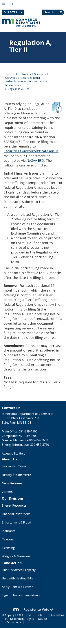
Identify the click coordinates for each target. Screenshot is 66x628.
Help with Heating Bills (17, 578)
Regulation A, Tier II (19, 89)
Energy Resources (14, 505)
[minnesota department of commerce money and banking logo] (21, 22)
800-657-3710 (39, 445)
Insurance (9, 531)
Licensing (8, 548)
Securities (11, 77)
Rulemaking (57, 615)
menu (9, 3)
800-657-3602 (38, 440)
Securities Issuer (30, 77)
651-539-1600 (28, 436)
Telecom (8, 539)
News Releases (12, 483)
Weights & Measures (16, 556)
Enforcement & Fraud (16, 522)
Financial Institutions (16, 514)
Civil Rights (30, 616)
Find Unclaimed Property (19, 570)
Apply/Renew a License (17, 587)
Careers (7, 492)
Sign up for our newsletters (21, 595)
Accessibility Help (13, 453)
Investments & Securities (31, 74)
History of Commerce (16, 475)
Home (8, 74)
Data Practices (42, 616)
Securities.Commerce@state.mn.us (31, 151)
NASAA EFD (35, 160)
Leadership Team (14, 466)
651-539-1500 (28, 431)
